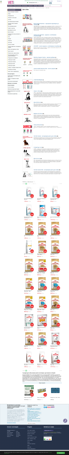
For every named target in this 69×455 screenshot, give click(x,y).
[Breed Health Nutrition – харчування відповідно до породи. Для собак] (27, 28)
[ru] (1, 0)
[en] (1, 2)
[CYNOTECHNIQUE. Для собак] (27, 84)
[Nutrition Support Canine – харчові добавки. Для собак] (27, 62)
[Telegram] (44, 407)
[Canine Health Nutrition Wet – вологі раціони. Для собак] (27, 73)
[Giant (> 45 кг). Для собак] (27, 96)
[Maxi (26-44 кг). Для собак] (27, 107)
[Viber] (53, 407)
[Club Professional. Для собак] (27, 129)
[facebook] (46, 407)
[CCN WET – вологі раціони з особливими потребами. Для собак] (27, 51)
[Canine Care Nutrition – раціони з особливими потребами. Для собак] (27, 39)
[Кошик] (50, 3)
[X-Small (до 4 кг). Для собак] (27, 152)
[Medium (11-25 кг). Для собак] (27, 118)
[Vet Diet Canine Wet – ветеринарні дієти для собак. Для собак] (27, 174)
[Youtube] (50, 407)
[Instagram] (48, 407)
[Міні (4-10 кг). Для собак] (27, 163)
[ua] (1, 1)
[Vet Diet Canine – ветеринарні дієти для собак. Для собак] (27, 141)
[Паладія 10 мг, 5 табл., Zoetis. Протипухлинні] (55, 390)
